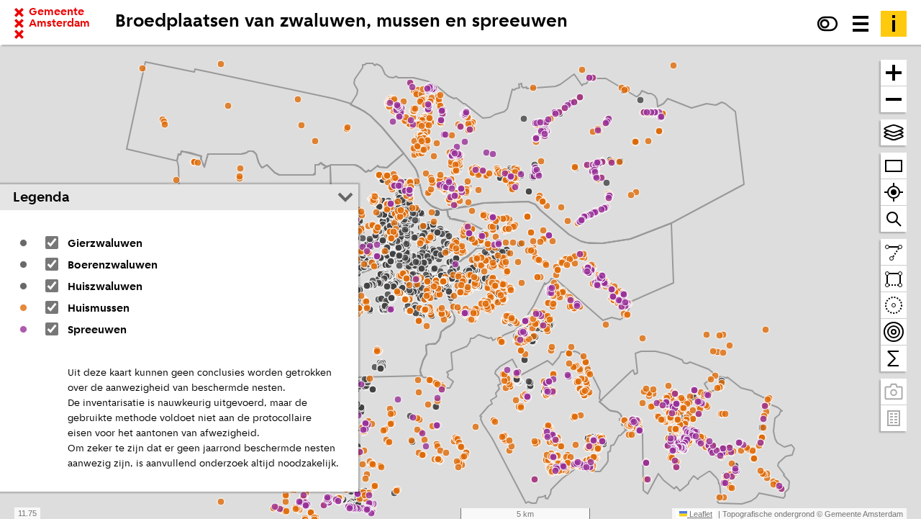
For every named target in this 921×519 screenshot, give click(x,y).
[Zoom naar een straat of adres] (894, 219)
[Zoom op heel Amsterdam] (894, 166)
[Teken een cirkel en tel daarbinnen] (894, 305)
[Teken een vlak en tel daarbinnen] (894, 279)
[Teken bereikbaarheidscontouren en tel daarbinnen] (894, 332)
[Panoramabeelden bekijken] (894, 392)
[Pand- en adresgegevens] (894, 418)
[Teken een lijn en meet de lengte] (894, 252)
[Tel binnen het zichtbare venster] (894, 358)
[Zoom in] (894, 73)
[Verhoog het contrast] (827, 24)
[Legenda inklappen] (345, 197)
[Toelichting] (894, 24)
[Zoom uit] (894, 99)
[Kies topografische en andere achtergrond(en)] (894, 132)
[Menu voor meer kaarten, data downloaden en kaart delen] (861, 24)
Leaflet (699, 514)
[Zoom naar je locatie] (894, 192)
